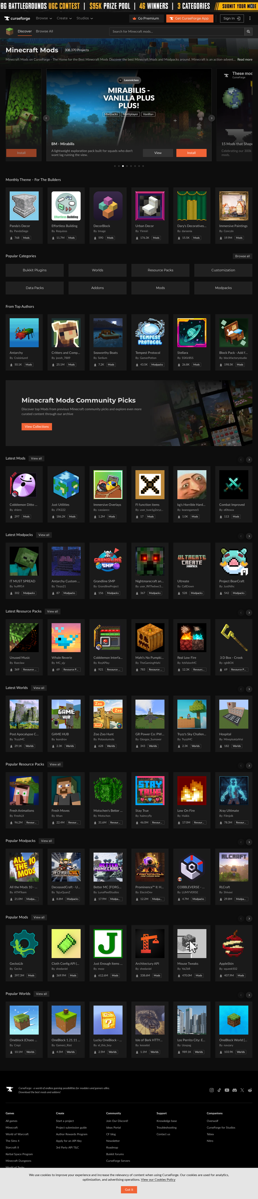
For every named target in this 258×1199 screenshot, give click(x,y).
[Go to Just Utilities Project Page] (66, 494)
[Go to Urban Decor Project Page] (150, 215)
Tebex (210, 1134)
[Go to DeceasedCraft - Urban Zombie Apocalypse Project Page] (66, 877)
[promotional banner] (129, 6)
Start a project (65, 1121)
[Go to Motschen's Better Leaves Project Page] (108, 800)
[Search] (248, 32)
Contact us (163, 1134)
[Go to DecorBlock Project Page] (108, 215)
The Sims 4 (12, 1141)
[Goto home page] (17, 19)
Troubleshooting (167, 1127)
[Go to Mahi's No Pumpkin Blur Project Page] (150, 647)
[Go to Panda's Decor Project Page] (24, 215)
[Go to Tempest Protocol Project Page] (150, 342)
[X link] (242, 1090)
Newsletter (113, 1141)
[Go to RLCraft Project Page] (233, 877)
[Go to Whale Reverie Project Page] (66, 647)
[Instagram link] (211, 1090)
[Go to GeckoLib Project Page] (24, 953)
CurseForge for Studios (221, 1127)
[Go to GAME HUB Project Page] (66, 724)
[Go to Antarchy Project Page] (24, 342)
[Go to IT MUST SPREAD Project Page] (24, 571)
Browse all (242, 256)
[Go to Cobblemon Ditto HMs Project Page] (24, 494)
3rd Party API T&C (67, 1147)
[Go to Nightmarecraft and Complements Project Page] (150, 571)
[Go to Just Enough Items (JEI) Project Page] (108, 953)
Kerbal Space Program (19, 1154)
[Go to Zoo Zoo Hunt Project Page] (108, 724)
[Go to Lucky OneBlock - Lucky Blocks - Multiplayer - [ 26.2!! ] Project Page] (108, 1030)
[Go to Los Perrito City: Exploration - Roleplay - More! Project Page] (191, 1030)
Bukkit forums (115, 1154)
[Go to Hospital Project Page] (233, 724)
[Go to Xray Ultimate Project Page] (233, 800)
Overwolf (212, 1121)
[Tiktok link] (219, 1090)
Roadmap (112, 1147)
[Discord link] (234, 1090)
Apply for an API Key (69, 1141)
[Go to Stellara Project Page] (191, 342)
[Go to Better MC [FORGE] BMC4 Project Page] (108, 877)
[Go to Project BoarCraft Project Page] (233, 571)
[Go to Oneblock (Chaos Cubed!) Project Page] (24, 1030)
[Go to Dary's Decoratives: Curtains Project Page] (191, 215)
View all (36, 458)
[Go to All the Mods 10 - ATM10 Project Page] (24, 877)
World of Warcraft (17, 1134)
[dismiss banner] (251, 6)
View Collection (180, 153)
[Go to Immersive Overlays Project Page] (108, 494)
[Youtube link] (227, 1090)
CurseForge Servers (118, 1161)
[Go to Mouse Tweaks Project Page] (191, 953)
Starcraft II (12, 1147)
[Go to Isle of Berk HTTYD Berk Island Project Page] (150, 1030)
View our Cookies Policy (158, 1179)
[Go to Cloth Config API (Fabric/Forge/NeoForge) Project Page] (66, 953)
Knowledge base (167, 1121)
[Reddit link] (250, 1090)
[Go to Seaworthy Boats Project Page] (108, 342)
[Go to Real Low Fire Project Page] (191, 647)
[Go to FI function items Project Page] (150, 494)
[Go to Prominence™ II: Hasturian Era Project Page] (150, 877)
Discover (25, 31)
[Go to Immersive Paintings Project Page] (233, 215)
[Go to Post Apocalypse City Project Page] (24, 724)
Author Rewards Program (71, 1134)
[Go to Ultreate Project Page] (191, 571)
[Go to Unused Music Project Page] (24, 647)
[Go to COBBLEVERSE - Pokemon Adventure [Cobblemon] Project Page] (191, 877)
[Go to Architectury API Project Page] (150, 953)
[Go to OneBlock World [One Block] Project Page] (233, 1030)
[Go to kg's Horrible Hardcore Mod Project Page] (191, 494)
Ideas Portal (113, 1127)
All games (11, 1121)
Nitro (210, 1141)
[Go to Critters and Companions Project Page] (66, 342)
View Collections (37, 426)
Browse (42, 18)
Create (62, 18)
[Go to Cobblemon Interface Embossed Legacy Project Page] (108, 647)
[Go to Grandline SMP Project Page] (108, 571)
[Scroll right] (249, 459)
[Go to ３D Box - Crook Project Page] (233, 647)
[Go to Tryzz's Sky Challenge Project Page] (191, 724)
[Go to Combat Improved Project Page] (233, 494)
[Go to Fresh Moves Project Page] (66, 800)
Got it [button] (129, 1189)
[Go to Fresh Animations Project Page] (24, 800)
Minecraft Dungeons (18, 1161)
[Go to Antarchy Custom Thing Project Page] (66, 571)
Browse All (44, 31)
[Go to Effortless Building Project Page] (66, 215)
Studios (83, 18)
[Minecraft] (10, 32)
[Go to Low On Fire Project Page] (191, 800)
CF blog (111, 1134)
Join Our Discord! (117, 1121)
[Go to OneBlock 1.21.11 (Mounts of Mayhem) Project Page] (66, 1030)
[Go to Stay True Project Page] (150, 800)
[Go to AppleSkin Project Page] (233, 953)
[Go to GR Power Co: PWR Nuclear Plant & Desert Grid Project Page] (150, 724)
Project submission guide (71, 1127)
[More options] (250, 18)
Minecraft (12, 1127)
